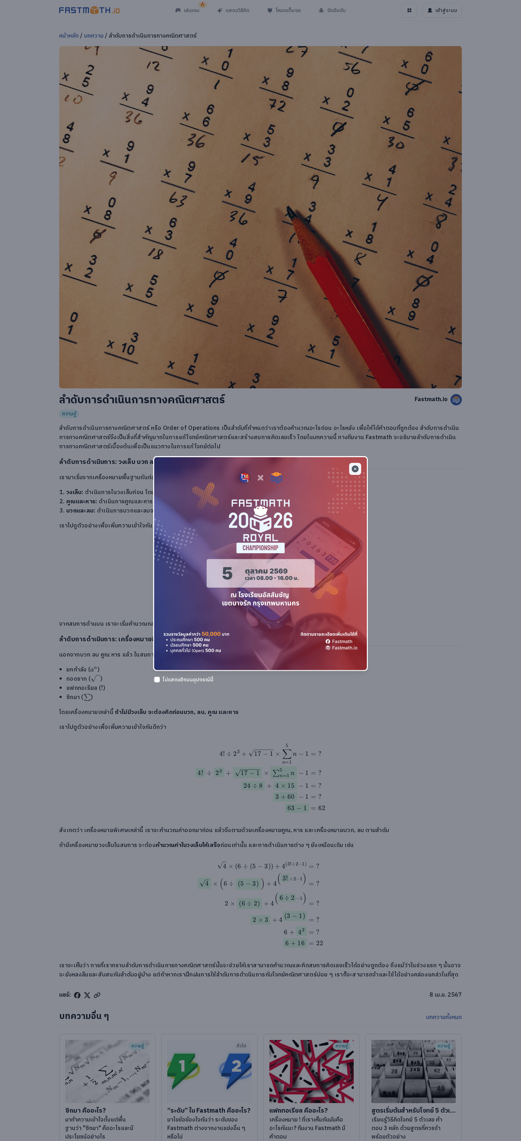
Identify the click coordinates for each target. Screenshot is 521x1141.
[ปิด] (355, 469)
